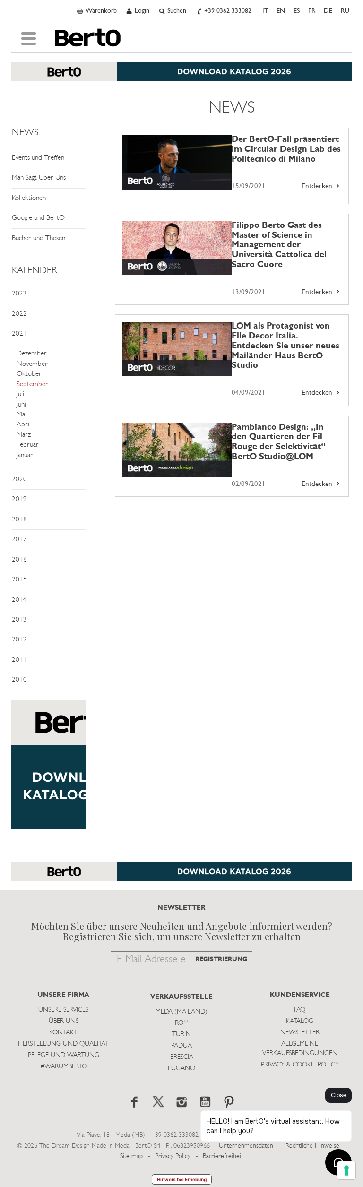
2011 (19, 660)
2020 (19, 479)
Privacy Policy (172, 1156)
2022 (19, 314)
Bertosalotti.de (88, 37)
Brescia (181, 1057)
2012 (19, 639)
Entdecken (318, 186)
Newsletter (300, 1032)
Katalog (299, 1021)
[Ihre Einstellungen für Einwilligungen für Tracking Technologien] (346, 1170)
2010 (19, 680)
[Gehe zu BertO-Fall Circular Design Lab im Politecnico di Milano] (177, 162)
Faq (299, 1010)
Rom (182, 1023)
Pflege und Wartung (63, 1055)
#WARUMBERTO (63, 1066)
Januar (25, 455)
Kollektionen (29, 198)
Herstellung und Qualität (63, 1044)
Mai (21, 414)
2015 (19, 579)
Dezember (32, 353)
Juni (21, 404)
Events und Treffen (38, 158)
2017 (19, 539)
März (24, 435)
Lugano (181, 1068)
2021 (19, 334)
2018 (19, 519)
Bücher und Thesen (38, 238)
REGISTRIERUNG (221, 959)
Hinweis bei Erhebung (182, 1179)
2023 (19, 293)
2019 (19, 499)
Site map (131, 1156)
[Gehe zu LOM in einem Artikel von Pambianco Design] (177, 450)
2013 (19, 620)
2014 (19, 600)
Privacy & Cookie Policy (300, 1064)
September (32, 384)
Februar (28, 445)
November (32, 364)
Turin (181, 1034)
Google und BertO (38, 218)
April (24, 424)
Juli (20, 394)
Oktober (29, 374)
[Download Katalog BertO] (181, 76)
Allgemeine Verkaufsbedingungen (299, 1048)
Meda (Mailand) (181, 1011)
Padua (181, 1045)
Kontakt (63, 1032)
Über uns (63, 1021)
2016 (19, 559)
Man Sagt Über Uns (39, 178)
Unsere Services (63, 1010)
